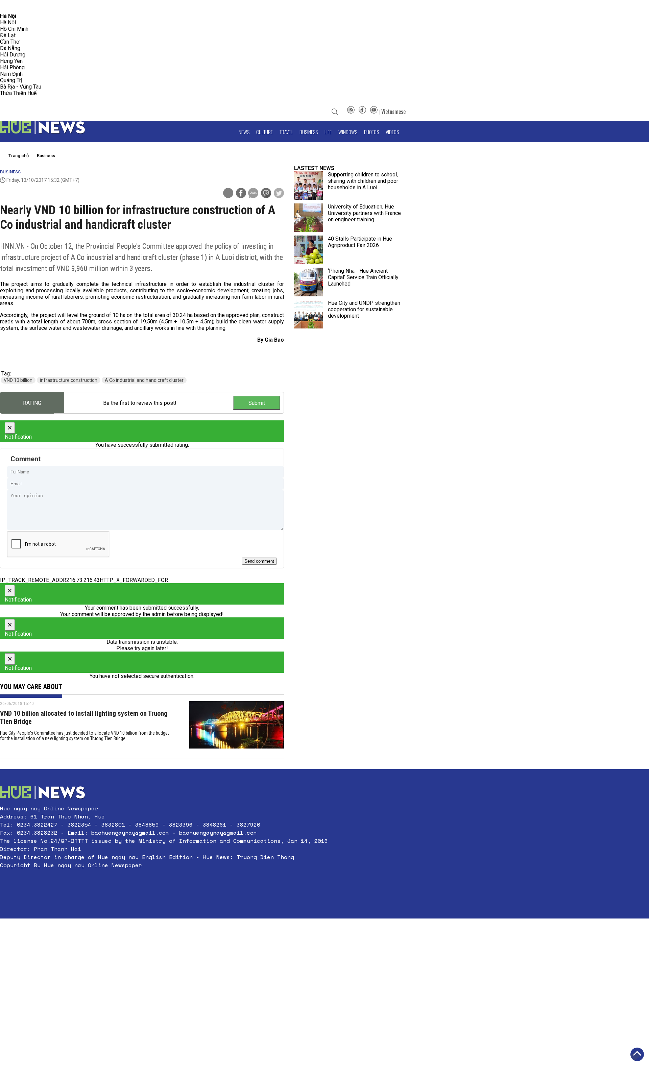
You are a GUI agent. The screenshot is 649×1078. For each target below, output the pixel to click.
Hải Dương (12, 54)
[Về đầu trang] (637, 1054)
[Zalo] (253, 193)
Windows (347, 132)
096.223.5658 (14, 6)
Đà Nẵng (10, 48)
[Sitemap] (351, 111)
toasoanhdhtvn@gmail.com (59, 6)
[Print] (228, 193)
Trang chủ (18, 155)
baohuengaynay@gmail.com (130, 833)
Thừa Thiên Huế (18, 93)
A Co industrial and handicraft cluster (144, 380)
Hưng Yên (11, 61)
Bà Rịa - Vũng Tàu (20, 86)
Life (328, 132)
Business (308, 132)
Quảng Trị (11, 80)
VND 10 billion (18, 380)
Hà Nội (8, 22)
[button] (164, 881)
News (244, 132)
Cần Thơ (9, 42)
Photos (371, 132)
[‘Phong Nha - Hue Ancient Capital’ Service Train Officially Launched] (308, 282)
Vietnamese (393, 111)
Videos (392, 132)
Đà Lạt (8, 35)
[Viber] (266, 193)
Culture (264, 132)
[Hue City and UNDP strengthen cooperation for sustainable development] (308, 314)
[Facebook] (362, 111)
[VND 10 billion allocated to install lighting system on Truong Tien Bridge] (236, 726)
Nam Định (11, 74)
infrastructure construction (68, 380)
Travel (286, 132)
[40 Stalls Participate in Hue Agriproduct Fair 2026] (308, 250)
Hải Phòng (12, 67)
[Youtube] (374, 111)
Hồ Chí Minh (14, 29)
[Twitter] (279, 193)
